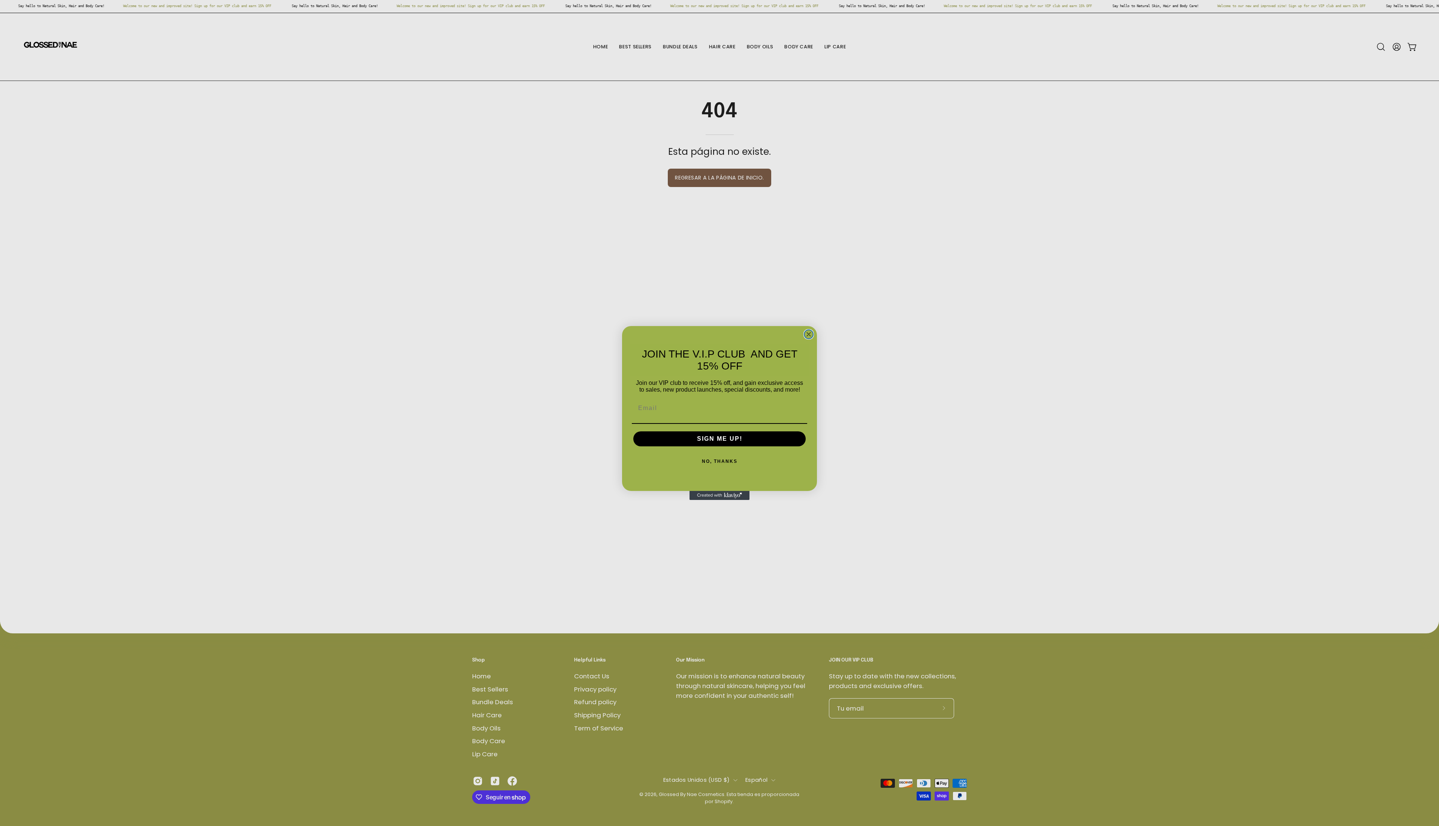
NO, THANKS (719, 461)
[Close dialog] (808, 334)
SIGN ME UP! (719, 438)
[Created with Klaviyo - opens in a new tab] (719, 495)
